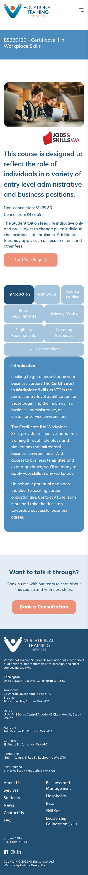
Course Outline (72, 294)
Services (11, 791)
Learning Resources (64, 333)
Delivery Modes (64, 314)
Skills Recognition (44, 349)
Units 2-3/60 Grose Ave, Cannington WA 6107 (35, 681)
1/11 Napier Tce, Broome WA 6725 (27, 701)
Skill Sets (53, 811)
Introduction (19, 295)
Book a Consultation (44, 607)
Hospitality (56, 796)
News (9, 806)
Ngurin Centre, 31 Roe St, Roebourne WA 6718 (35, 757)
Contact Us (14, 813)
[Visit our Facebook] (6, 852)
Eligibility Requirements (23, 333)
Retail (51, 804)
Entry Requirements (23, 314)
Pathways (47, 295)
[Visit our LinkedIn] (19, 852)
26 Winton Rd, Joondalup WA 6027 (28, 694)
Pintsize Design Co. (33, 865)
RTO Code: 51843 (15, 842)
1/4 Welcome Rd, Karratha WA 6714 (28, 731)
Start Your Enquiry (30, 260)
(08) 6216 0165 (13, 838)
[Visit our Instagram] (12, 852)
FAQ (7, 821)
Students (12, 798)
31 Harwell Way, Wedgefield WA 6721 (29, 771)
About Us (12, 783)
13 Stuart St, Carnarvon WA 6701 (26, 744)
